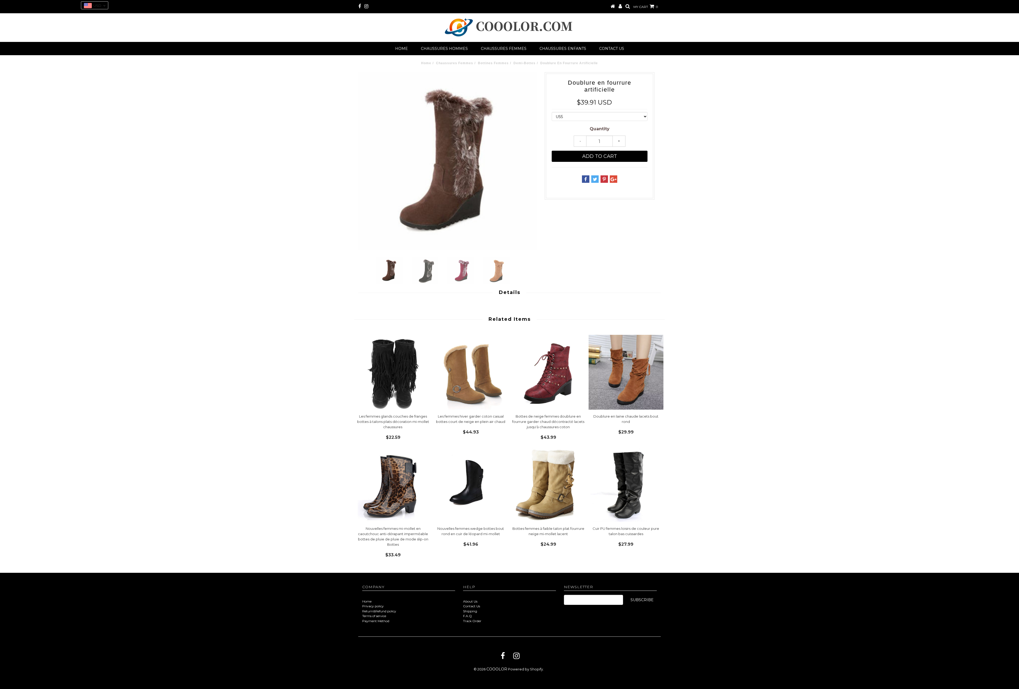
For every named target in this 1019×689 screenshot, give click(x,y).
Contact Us (471, 606)
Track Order (472, 621)
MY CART (645, 7)
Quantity (600, 128)
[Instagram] (516, 656)
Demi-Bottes (524, 63)
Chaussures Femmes (503, 48)
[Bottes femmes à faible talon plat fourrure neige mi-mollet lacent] (548, 484)
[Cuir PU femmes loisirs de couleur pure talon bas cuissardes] (626, 484)
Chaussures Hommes (444, 48)
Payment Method (375, 621)
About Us (470, 601)
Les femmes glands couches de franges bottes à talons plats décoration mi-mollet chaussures (393, 421)
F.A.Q (467, 616)
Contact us (611, 48)
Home (401, 48)
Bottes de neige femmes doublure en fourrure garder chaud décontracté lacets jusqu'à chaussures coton (548, 421)
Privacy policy (373, 606)
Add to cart (599, 156)
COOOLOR (496, 669)
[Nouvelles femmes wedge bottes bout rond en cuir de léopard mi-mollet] (470, 484)
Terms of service (374, 616)
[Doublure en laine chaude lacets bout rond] (626, 372)
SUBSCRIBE (642, 599)
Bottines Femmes (493, 63)
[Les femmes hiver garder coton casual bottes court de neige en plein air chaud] (470, 372)
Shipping (470, 611)
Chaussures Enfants (562, 48)
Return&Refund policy (379, 611)
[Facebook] (503, 656)
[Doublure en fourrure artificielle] (447, 161)
